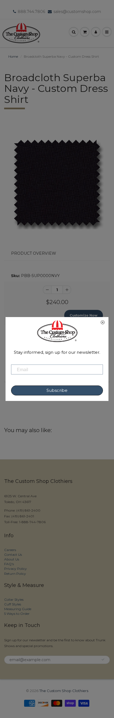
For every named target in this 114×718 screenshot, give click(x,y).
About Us (11, 559)
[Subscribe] (103, 659)
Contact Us (13, 554)
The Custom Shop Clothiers (63, 690)
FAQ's (9, 564)
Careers (10, 550)
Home (13, 56)
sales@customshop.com (77, 11)
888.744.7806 (31, 11)
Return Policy (15, 573)
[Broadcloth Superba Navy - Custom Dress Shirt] (57, 182)
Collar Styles (14, 599)
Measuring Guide (17, 609)
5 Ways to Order (17, 613)
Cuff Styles (12, 604)
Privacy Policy (15, 569)
